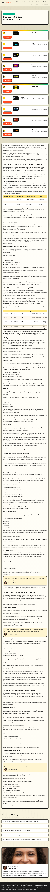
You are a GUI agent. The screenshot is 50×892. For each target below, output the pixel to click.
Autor (37, 4)
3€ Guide (37, 1)
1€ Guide (24, 1)
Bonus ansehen (7, 37)
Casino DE (6, 3)
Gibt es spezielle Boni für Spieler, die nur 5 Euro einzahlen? (16, 830)
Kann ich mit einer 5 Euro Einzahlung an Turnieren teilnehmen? (17, 835)
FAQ (32, 4)
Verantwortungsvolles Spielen (41, 885)
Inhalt (26, 4)
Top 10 (17, 1)
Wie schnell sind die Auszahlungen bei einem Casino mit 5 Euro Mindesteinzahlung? (22, 839)
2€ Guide (30, 1)
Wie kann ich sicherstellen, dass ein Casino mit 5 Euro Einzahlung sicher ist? (21, 821)
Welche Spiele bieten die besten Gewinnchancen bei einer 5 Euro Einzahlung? (21, 826)
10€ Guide (45, 1)
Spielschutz (44, 4)
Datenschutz (29, 885)
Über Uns (23, 885)
